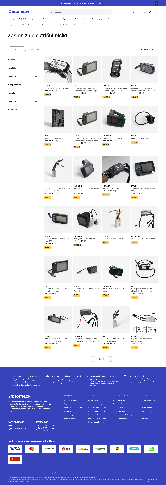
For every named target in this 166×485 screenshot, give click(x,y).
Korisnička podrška (71, 400)
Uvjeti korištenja (118, 400)
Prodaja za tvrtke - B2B (97, 418)
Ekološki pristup (148, 418)
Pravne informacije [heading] (121, 396)
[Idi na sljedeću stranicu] (109, 359)
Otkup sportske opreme (97, 404)
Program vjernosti (149, 400)
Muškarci (46, 19)
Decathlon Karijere (149, 404)
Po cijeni (11, 60)
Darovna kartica (94, 415)
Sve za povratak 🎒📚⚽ (17, 19)
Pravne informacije (15, 473)
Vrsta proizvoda (14, 85)
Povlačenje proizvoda (120, 411)
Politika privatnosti (119, 418)
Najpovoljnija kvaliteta (101, 19)
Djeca (65, 19)
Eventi (144, 415)
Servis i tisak (93, 400)
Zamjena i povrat (70, 415)
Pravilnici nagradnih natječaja (124, 415)
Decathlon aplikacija (96, 422)
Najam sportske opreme (97, 407)
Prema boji (12, 110)
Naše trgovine (147, 407)
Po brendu (12, 76)
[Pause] (156, 3)
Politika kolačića (118, 407)
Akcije (85, 19)
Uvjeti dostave (70, 404)
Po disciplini (13, 101)
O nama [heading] (145, 396)
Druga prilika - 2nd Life (97, 411)
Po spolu (11, 93)
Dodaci (75, 19)
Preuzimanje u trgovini (73, 407)
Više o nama (147, 411)
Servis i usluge (126, 19)
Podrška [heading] (68, 396)
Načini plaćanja (70, 411)
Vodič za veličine (71, 418)
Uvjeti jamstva (118, 404)
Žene (56, 19)
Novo (115, 19)
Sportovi (34, 19)
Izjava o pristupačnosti (55, 473)
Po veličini (12, 68)
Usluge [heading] (91, 396)
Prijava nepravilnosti (34, 473)
